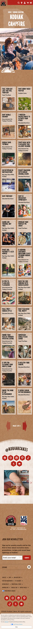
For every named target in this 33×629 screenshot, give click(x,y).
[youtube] (19, 464)
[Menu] (31, 3)
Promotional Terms (16, 584)
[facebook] (5, 458)
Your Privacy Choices (10, 591)
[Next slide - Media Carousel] (31, 483)
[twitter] (13, 464)
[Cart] (28, 3)
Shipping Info (5, 587)
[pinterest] (22, 458)
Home (9, 12)
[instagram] (10, 458)
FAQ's (10, 577)
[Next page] (25, 426)
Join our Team (17, 577)
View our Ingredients (7, 581)
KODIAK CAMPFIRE (18, 12)
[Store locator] (22, 3)
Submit (27, 558)
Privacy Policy (23, 587)
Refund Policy (5, 584)
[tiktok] (28, 458)
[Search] (18, 3)
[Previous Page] (8, 426)
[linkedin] (16, 458)
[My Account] (25, 3)
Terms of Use (14, 587)
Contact (4, 577)
